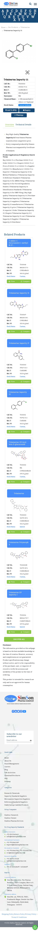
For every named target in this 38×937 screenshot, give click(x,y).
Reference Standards (19, 703)
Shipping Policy (8, 914)
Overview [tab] (9, 124)
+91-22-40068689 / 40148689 (17, 867)
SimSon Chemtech (11, 815)
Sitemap (7, 781)
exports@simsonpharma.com (17, 845)
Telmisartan (25, 27)
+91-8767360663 (12, 834)
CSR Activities (9, 773)
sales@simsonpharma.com (16, 861)
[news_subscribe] (30, 740)
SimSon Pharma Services (13, 821)
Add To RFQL (12, 110)
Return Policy (19, 914)
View (13, 281)
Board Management (11, 764)
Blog (6, 770)
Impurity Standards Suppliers (15, 796)
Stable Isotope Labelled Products (16, 805)
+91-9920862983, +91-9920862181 (19, 850)
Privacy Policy (30, 914)
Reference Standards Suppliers (15, 802)
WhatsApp (19, 115)
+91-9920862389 (12, 842)
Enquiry (27, 110)
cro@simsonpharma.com (15, 853)
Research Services (27, 703)
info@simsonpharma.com (16, 836)
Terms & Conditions (19, 917)
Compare (26, 281)
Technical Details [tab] (23, 124)
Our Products (13, 27)
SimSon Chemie (10, 818)
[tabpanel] (19, 177)
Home (3, 27)
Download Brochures (12, 775)
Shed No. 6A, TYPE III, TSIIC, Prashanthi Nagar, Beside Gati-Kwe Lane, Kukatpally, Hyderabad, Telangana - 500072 (20, 901)
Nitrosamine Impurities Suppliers (17, 799)
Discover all (19, 639)
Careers (7, 767)
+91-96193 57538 (12, 859)
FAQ (5, 778)
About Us (7, 761)
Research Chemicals (11, 703)
